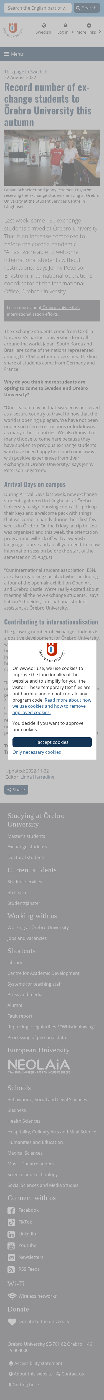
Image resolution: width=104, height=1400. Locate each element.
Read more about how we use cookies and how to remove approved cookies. (51, 706)
